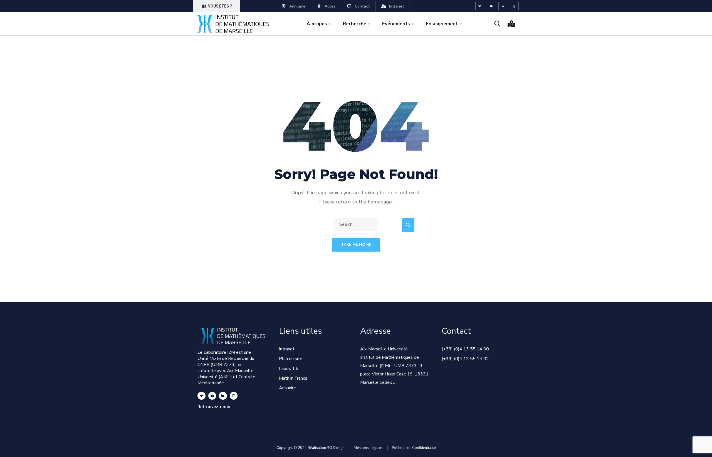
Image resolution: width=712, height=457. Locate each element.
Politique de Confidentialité (414, 447)
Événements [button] (396, 24)
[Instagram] (514, 6)
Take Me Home (356, 244)
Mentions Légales (368, 447)
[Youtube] (491, 6)
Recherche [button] (354, 24)
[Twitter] (479, 6)
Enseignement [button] (442, 24)
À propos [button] (316, 24)
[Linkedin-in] (502, 6)
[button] (216, 6)
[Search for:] (356, 224)
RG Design (338, 447)
